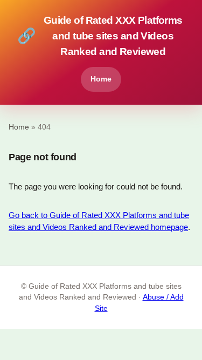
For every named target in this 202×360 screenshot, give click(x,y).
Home (101, 78)
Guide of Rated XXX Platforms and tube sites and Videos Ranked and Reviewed (100, 36)
